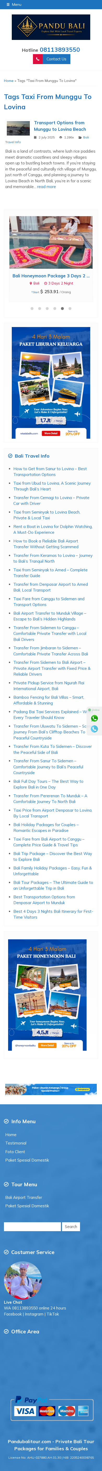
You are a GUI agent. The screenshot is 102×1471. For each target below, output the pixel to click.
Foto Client (15, 1151)
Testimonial (15, 1143)
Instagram (34, 1314)
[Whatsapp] (94, 718)
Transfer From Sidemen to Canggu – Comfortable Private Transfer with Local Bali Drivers (49, 633)
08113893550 (60, 49)
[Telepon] (94, 729)
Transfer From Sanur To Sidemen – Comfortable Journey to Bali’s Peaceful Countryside (48, 766)
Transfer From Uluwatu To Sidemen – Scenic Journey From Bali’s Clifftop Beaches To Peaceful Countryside (53, 732)
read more (46, 186)
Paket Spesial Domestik (27, 1160)
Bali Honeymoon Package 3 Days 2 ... (51, 275)
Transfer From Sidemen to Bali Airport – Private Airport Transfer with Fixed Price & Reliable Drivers (51, 668)
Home (10, 1134)
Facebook (13, 1314)
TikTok (53, 1314)
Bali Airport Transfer (23, 1197)
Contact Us (56, 58)
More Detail (56, 242)
